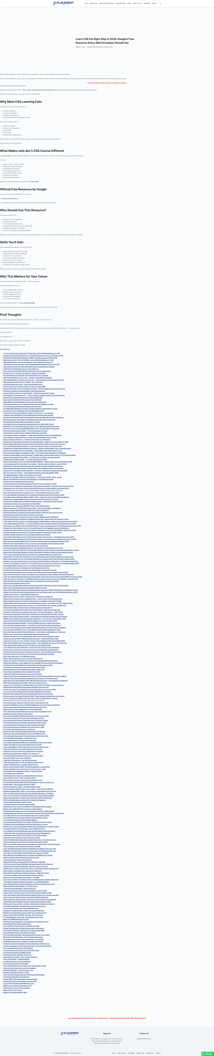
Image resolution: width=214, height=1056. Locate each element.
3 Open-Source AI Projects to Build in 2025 (17, 802)
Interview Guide (108, 47)
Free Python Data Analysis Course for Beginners (19, 729)
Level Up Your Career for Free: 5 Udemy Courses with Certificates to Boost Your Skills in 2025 (34, 641)
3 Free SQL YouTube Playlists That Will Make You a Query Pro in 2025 (26, 853)
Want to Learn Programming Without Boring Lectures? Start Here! (25, 707)
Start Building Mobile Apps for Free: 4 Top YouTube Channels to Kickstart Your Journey (32, 566)
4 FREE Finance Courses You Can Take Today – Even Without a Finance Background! (30, 868)
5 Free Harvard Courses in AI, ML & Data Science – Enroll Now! (23, 939)
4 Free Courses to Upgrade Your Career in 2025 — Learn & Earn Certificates (28, 789)
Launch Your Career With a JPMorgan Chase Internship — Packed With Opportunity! (30, 639)
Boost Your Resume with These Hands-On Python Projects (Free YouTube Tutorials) (31, 895)
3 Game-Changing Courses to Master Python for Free (21, 765)
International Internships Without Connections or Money (21, 422)
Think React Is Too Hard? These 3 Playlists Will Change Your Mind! (25, 433)
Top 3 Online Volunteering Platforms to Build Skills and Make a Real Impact (27, 742)
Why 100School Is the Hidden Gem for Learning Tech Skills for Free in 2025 (27, 855)
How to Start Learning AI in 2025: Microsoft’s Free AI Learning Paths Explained (29, 367)
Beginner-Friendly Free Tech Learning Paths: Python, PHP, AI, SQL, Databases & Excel (31, 636)
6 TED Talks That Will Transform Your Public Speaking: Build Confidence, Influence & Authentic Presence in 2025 (40, 521)
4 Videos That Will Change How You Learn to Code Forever (22, 674)
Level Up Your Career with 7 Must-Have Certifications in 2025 (23, 718)
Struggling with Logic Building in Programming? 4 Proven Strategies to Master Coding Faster (33, 813)
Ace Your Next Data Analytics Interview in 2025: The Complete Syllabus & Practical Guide (32, 554)
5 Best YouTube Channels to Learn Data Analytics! (19, 968)
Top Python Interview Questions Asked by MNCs (19, 804)
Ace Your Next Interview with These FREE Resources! (21, 908)
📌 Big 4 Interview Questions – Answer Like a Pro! (19, 888)
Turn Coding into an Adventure (13, 773)
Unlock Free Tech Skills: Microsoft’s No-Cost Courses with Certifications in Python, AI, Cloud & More (36, 585)
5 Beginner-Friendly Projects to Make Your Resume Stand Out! (23, 910)
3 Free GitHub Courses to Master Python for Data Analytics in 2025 (25, 818)
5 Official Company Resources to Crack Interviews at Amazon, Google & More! (29, 811)
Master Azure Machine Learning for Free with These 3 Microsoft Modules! (27, 798)
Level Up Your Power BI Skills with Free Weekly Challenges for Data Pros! (27, 692)
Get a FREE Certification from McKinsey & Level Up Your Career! (24, 906)
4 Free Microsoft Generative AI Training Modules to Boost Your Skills (25, 736)
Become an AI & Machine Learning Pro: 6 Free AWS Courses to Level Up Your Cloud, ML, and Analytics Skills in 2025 (41, 563)
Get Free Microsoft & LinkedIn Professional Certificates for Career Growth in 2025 (30, 621)
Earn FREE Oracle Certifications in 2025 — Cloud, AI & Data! (22, 771)
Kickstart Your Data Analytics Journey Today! (18, 714)
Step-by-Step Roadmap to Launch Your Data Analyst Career (23, 658)
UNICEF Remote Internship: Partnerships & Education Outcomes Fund (26, 687)
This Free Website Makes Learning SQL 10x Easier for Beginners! (24, 800)
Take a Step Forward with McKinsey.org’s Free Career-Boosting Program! (27, 711)
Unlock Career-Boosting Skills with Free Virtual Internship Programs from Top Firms (30, 499)
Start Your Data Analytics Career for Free (16, 583)
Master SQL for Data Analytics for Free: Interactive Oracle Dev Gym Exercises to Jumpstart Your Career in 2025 (39, 539)
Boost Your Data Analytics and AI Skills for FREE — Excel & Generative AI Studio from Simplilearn (34, 453)
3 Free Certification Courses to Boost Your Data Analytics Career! (24, 966)
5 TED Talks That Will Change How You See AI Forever (21, 369)
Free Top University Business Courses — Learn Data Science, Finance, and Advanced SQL (32, 446)
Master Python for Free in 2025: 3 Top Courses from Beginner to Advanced (28, 596)
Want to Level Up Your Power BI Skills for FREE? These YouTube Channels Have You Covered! (34, 696)
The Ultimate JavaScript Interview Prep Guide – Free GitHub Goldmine (26, 882)
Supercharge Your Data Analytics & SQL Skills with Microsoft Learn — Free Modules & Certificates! (35, 680)
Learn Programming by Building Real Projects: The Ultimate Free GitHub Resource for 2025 (33, 548)
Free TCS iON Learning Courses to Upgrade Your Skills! (21, 926)
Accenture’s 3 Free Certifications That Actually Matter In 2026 (23, 411)
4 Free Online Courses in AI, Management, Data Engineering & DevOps (26, 568)
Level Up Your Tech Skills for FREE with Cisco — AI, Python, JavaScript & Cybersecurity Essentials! (35, 470)
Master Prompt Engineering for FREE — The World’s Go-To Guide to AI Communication (31, 457)
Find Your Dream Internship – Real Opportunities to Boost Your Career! (26, 935)
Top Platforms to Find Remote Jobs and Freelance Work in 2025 (24, 667)
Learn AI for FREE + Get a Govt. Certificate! (17, 758)
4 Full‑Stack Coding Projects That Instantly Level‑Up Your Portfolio (25, 835)
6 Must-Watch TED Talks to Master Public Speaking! (20, 979)
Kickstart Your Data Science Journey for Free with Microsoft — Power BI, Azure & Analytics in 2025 (35, 442)
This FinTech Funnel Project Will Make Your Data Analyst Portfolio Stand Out (28, 864)
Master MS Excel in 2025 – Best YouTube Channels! (20, 957)
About (129, 3)
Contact (154, 3)
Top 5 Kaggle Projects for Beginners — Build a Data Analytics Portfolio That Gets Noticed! (32, 435)
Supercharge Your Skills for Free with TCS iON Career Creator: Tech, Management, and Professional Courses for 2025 (42, 526)
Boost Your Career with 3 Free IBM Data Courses (19, 656)
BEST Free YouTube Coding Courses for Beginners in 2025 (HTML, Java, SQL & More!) (31, 844)
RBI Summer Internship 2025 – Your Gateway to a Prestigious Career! (26, 922)
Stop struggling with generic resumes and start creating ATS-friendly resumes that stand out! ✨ (35, 444)
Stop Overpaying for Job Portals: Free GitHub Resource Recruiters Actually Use (29, 420)
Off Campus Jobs (120, 3)
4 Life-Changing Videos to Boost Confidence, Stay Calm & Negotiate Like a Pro (29, 884)
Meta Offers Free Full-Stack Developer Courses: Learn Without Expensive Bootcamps (31, 426)
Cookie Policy (150, 1053)
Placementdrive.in (96, 1039)
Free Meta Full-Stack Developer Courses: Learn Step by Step (23, 756)
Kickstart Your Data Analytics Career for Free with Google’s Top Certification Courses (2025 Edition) (36, 528)
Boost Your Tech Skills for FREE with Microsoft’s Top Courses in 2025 (26, 716)
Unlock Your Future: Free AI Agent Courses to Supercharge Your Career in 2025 (29, 689)
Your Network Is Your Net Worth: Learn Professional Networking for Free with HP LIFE (31, 364)
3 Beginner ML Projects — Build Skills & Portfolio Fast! (20, 594)
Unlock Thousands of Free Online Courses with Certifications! (23, 928)
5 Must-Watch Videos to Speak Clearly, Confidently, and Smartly (24, 862)
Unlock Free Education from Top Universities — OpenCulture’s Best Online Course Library (32, 451)
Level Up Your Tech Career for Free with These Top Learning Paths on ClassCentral (30, 650)
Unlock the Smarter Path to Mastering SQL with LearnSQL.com (23, 669)
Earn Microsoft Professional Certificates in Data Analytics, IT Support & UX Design (30, 570)
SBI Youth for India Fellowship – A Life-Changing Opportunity (23, 937)
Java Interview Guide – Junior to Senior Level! (18, 970)
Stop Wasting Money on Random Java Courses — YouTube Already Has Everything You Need (33, 380)
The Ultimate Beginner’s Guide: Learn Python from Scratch (22, 475)
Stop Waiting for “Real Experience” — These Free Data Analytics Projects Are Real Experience (34, 395)
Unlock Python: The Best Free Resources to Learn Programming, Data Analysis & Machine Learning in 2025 (38, 557)
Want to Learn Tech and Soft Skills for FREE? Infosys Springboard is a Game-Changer (31, 826)
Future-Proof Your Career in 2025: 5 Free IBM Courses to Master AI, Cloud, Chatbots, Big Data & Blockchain (38, 574)
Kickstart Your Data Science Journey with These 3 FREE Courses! (24, 913)
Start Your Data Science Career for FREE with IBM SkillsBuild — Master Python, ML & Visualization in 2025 (37, 462)
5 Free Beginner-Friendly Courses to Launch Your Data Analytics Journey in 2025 (30, 437)
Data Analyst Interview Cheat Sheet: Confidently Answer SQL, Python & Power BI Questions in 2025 (36, 519)
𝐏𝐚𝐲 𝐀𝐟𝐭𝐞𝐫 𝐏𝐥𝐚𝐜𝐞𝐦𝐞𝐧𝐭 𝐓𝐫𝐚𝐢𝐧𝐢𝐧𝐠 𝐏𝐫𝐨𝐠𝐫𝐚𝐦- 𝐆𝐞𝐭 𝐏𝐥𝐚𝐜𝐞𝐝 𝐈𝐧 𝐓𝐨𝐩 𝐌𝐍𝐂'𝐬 (107, 83)
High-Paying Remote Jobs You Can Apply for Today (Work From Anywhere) (28, 362)
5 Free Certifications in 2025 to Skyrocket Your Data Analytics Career (26, 747)
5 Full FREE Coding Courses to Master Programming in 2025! (23, 941)
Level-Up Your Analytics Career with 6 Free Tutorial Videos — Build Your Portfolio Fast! (31, 610)
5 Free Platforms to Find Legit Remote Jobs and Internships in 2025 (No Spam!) (29, 831)
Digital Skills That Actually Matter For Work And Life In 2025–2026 (24, 402)
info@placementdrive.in (144, 1039)
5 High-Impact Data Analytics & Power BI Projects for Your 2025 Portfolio (27, 645)
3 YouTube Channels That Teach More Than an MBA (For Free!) (24, 829)
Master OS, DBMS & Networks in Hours (16, 919)
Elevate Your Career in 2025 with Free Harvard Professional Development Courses (30, 661)
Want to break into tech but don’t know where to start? (21, 857)
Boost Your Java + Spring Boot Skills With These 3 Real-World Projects (26, 506)
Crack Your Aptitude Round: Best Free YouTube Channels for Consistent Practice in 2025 (32, 532)
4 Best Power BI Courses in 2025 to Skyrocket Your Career (22, 749)
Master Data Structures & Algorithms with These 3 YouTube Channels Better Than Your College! (35, 676)
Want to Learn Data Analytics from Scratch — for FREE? (21, 877)
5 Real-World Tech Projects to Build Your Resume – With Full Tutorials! (26, 873)
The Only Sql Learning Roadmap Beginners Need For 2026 (22, 406)
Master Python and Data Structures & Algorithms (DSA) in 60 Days (25, 588)
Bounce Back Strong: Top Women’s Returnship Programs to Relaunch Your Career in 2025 (32, 512)
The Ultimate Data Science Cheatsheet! (16, 977)
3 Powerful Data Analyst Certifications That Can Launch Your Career (25, 866)
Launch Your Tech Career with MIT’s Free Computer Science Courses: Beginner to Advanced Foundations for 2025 (41, 550)
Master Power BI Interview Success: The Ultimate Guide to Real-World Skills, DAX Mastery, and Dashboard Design (40, 590)
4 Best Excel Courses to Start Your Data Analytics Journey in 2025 (25, 891)
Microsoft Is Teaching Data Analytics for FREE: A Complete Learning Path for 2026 (30, 358)
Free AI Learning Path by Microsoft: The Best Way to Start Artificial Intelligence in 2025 (31, 353)
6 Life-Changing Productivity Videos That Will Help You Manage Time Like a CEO (29, 849)
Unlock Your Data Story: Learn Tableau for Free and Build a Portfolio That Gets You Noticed (33, 663)
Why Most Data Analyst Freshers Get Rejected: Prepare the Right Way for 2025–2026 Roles (33, 417)
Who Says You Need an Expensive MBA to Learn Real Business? (24, 391)
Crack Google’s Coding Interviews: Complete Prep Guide (21, 672)
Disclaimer (147, 3)
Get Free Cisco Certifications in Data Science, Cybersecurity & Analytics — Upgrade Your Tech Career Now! (38, 486)
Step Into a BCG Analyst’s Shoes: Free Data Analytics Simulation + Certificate (28, 793)
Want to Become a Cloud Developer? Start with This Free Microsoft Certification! (29, 899)
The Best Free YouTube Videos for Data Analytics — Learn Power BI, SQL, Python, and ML (32, 477)
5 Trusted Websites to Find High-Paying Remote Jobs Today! (23, 917)
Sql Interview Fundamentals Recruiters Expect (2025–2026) (23, 397)
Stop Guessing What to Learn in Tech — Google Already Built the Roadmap (27, 378)
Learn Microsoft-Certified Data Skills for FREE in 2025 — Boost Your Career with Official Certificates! (36, 497)
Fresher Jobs (93, 3)
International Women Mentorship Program (17, 924)
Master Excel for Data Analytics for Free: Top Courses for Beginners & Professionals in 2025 (33, 543)
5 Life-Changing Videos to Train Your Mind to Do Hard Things (23, 762)
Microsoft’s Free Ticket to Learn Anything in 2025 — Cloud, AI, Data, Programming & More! (32, 599)
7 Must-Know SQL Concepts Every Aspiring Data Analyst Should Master (26, 833)
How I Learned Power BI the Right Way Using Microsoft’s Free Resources (27, 371)
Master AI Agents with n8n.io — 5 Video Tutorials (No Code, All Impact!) (26, 439)
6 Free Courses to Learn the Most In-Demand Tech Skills (21, 846)
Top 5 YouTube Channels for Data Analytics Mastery (20, 820)
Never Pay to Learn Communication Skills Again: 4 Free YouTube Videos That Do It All (31, 428)
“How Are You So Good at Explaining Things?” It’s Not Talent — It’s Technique (28, 413)
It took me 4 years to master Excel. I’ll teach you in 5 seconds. (23, 751)
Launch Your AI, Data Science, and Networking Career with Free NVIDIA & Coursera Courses (33, 685)
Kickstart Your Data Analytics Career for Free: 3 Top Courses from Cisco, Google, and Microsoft (34, 605)
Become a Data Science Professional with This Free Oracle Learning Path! (27, 946)
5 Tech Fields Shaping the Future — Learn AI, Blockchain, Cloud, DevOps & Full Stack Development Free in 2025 (39, 523)
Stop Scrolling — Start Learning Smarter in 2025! (19, 784)
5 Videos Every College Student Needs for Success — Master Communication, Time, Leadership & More (37, 448)
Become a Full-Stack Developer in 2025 (16, 972)
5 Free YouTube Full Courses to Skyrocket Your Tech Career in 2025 (25, 720)
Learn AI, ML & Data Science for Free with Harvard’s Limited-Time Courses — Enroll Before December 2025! (38, 537)
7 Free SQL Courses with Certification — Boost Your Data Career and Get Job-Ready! (31, 647)
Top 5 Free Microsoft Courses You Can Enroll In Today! (21, 950)
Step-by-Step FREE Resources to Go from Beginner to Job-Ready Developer (28, 479)
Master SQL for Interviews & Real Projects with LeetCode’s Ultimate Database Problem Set (32, 466)
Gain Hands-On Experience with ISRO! (15, 964)
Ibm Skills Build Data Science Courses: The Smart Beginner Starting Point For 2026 (30, 409)
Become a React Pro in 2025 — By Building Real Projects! (21, 787)
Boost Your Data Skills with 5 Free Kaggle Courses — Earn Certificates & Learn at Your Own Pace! (35, 643)
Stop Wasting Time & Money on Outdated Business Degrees (23, 776)
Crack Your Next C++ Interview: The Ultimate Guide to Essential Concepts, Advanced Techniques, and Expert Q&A (40, 579)
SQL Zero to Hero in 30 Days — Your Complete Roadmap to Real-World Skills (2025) (31, 473)
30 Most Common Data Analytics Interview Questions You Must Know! (26, 944)
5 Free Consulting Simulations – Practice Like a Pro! (20, 738)
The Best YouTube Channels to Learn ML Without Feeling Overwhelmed (26, 535)
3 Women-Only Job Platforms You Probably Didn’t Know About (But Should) (28, 415)
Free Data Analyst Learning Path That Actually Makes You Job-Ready (25, 375)
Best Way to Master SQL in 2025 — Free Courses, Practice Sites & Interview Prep (29, 791)
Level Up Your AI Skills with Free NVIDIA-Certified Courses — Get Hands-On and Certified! (32, 501)
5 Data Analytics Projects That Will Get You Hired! (19, 933)
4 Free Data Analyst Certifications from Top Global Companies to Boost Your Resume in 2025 (33, 495)
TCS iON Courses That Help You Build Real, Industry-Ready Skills (24, 373)
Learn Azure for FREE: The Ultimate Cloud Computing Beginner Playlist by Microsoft (30, 879)
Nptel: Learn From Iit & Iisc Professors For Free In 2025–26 (22, 400)
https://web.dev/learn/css (10, 198)
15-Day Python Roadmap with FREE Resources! (18, 983)
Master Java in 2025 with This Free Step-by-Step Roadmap (22, 809)
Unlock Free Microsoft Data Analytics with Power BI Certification (24, 731)
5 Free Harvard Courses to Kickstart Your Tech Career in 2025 (23, 727)
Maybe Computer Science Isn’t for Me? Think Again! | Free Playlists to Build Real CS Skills (32, 601)
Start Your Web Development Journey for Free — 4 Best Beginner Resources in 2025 (31, 493)
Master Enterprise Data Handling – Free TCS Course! (20, 886)
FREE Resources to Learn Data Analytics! (16, 988)
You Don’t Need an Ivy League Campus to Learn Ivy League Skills (24, 386)
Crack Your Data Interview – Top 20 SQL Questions (20, 760)
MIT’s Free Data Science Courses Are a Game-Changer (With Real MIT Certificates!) (30, 517)
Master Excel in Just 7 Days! (12, 990)
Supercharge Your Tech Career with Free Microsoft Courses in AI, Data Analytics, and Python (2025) (36, 488)
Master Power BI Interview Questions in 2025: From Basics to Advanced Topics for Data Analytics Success (38, 552)
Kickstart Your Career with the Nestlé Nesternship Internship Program (26, 634)
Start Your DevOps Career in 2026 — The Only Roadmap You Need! (25, 431)
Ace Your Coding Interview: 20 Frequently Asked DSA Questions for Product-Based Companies (34, 627)
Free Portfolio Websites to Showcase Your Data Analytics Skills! (24, 930)
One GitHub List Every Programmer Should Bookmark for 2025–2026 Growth (28, 424)
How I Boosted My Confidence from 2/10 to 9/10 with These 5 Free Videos (27, 822)
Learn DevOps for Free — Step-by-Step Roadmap (19, 778)
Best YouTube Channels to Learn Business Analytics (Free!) (22, 780)
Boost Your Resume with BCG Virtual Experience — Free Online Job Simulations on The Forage (34, 632)
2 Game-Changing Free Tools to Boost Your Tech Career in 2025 (24, 769)
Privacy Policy (137, 3)
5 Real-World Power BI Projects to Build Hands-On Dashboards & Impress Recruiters (31, 581)
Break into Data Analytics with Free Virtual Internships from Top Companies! (28, 694)
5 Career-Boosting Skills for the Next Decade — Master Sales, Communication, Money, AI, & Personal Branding (39, 455)
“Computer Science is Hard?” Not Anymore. (17, 860)
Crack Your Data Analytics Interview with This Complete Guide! (24, 975)
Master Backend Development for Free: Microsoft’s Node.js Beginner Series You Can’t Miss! (33, 468)
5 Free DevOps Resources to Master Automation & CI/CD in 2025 (24, 722)
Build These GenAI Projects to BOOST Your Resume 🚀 (21, 753)
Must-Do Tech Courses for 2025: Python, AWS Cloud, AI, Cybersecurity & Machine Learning (33, 614)
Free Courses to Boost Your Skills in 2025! (17, 952)
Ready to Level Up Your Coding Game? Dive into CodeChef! (22, 709)
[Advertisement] (107, 19)
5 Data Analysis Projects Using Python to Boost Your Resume (23, 515)
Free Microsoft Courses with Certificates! (17, 961)
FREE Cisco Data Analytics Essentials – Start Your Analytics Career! (25, 683)
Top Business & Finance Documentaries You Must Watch (21, 504)
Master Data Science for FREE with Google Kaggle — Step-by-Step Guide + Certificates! (32, 508)
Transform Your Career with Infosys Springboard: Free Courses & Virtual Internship (30, 678)
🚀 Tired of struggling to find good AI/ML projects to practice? (23, 875)
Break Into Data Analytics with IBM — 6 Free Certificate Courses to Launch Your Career (31, 623)
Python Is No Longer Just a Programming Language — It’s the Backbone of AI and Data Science (34, 389)
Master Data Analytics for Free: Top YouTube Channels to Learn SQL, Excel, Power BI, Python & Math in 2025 (38, 559)
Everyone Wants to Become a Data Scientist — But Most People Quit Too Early (28, 393)
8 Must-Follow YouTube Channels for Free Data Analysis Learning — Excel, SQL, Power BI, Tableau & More (38, 603)
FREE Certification (98, 47)
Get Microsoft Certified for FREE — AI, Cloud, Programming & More (25, 459)
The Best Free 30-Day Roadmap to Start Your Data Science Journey (25, 824)
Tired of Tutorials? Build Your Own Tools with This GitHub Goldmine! (25, 897)
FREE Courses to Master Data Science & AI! (17, 986)
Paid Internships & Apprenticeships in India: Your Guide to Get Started (26, 510)
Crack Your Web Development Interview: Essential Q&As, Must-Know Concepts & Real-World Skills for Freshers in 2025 (42, 577)
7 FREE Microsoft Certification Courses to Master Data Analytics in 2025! (27, 902)
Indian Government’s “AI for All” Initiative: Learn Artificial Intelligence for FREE (28, 360)
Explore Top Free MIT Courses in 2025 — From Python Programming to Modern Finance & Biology (35, 616)
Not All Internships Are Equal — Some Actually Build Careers (23, 384)
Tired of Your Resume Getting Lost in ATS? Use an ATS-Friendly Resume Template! (30, 698)
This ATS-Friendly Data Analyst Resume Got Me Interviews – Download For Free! (29, 840)
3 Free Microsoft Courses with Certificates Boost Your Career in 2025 (26, 815)
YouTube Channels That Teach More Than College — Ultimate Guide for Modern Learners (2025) (35, 464)
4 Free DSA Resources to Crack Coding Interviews (19, 740)
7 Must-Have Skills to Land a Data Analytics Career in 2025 (22, 745)
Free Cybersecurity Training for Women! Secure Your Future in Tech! (25, 703)
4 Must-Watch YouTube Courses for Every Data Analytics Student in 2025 (27, 893)
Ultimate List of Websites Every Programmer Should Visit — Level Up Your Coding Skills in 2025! (34, 619)
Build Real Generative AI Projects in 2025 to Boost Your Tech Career (25, 546)
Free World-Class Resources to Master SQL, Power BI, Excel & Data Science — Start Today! (33, 612)
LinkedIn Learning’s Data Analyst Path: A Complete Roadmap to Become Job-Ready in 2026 (33, 355)
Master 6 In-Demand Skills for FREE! (15, 992)
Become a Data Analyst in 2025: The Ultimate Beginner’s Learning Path (26, 767)
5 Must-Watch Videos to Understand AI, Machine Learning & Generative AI (27, 608)
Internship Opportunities (106, 3)
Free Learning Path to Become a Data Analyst (18, 948)
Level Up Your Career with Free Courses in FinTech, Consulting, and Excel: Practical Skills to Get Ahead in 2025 (39, 530)
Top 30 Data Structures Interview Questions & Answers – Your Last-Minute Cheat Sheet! (32, 652)
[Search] (160, 3)
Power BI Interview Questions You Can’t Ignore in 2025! (21, 837)
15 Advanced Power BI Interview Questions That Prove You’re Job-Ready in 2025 (30, 484)
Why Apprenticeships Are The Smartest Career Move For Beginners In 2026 (28, 404)
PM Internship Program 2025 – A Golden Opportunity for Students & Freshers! (28, 904)
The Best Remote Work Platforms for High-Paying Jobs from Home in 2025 (27, 665)
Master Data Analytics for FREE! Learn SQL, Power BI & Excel (23, 915)
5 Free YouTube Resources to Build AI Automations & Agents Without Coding (28, 795)
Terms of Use (140, 1053)
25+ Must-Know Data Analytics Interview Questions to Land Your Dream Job (28, 782)
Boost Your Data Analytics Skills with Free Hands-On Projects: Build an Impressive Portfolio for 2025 (36, 541)
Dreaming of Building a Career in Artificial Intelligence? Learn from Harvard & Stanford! (31, 705)
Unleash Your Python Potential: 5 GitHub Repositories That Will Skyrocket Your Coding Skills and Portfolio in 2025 (40, 592)
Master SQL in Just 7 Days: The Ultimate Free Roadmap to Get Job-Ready (27, 806)
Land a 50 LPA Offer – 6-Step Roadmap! (16, 959)
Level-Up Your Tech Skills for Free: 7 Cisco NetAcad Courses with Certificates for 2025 (31, 630)
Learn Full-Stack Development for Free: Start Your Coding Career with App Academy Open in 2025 (35, 572)
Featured (89, 47)
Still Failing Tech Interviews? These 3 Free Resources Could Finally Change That (29, 851)
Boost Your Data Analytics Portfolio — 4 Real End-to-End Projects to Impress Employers (32, 625)
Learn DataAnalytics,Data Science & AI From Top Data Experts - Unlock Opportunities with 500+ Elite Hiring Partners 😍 (107, 1018)
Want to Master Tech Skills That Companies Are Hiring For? (22, 871)
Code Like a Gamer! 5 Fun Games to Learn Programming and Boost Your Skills (28, 654)
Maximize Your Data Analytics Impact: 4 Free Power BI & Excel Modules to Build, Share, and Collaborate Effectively (40, 561)
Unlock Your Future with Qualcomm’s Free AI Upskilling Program (24, 734)
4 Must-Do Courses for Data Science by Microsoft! (20, 981)
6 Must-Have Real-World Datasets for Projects (18, 482)
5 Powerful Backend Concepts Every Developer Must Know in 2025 (25, 842)
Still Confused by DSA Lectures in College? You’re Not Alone (23, 382)
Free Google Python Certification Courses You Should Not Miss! (24, 725)
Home (86, 3)
